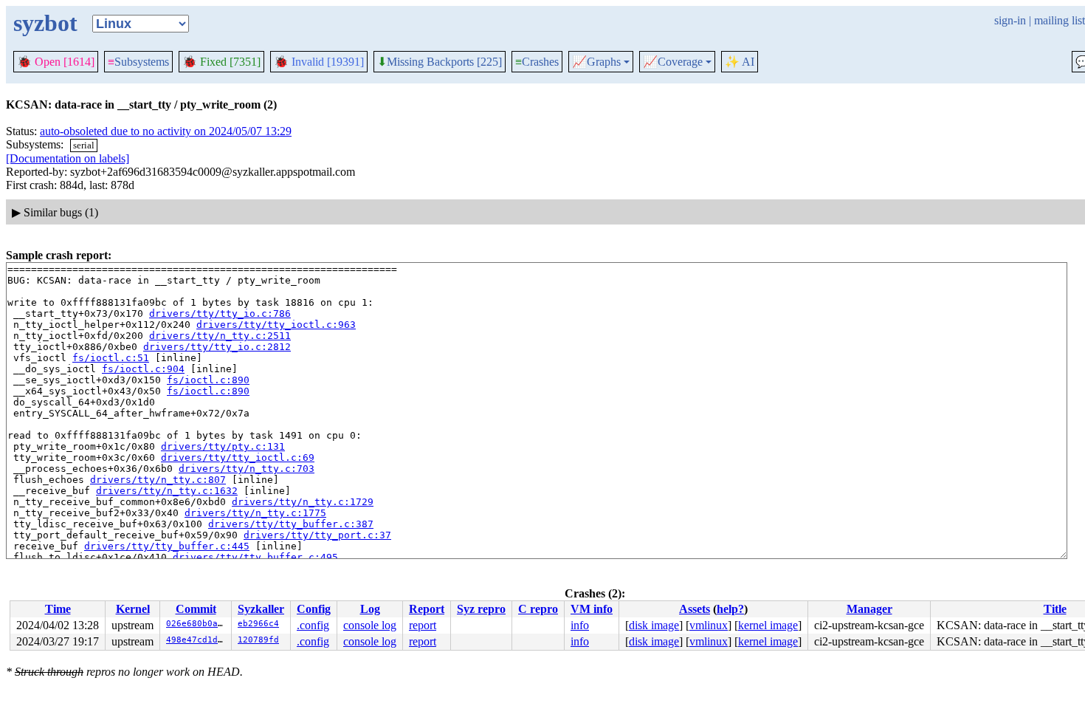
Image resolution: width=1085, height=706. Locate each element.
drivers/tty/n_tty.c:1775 (255, 512)
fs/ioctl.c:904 (143, 368)
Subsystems (138, 61)
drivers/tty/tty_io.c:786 (220, 313)
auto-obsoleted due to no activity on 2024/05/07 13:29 (166, 131)
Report (426, 609)
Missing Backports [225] (439, 62)
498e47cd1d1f (197, 640)
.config (313, 625)
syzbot (45, 23)
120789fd (258, 640)
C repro (538, 609)
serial (83, 145)
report (422, 625)
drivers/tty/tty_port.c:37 (317, 535)
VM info (592, 609)
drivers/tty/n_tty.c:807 (158, 479)
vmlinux (708, 625)
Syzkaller (261, 609)
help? (730, 609)
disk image (654, 625)
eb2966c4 (258, 623)
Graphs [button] (596, 62)
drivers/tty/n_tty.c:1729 (302, 501)
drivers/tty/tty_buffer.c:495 (255, 557)
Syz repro (481, 609)
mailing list (1059, 20)
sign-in (1010, 20)
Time (58, 609)
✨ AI (739, 61)
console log (369, 625)
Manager (869, 609)
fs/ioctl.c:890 (208, 379)
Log (370, 609)
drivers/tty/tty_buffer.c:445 (166, 546)
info (580, 625)
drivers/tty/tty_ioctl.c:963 (276, 324)
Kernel (133, 609)
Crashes (537, 61)
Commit (196, 609)
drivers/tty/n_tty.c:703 (246, 468)
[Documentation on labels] (67, 158)
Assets (694, 609)
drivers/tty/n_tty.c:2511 (220, 335)
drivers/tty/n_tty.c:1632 (167, 490)
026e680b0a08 (197, 623)
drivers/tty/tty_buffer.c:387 (290, 524)
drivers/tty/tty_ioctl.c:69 (237, 457)
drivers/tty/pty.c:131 (223, 446)
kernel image (768, 625)
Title (1055, 609)
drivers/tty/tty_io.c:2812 (217, 346)
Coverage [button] (673, 62)
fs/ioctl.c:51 (110, 357)
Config (314, 609)
